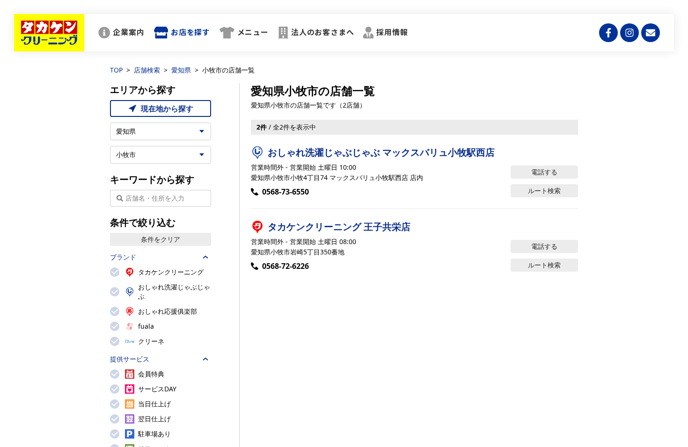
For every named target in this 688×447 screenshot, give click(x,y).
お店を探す (190, 32)
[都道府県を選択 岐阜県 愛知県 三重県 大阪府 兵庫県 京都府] (160, 131)
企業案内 (128, 32)
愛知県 (181, 69)
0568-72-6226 (285, 266)
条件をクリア (160, 239)
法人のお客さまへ (322, 32)
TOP (116, 69)
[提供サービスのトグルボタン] (205, 359)
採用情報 (392, 32)
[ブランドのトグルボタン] (205, 257)
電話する (544, 171)
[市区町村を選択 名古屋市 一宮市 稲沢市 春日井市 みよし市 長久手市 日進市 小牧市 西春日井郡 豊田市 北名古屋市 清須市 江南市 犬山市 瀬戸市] (160, 155)
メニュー (253, 32)
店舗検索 (147, 69)
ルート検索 (544, 190)
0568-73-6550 (285, 192)
